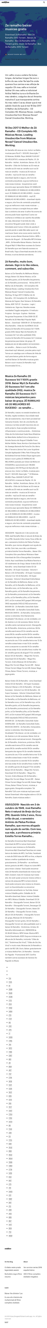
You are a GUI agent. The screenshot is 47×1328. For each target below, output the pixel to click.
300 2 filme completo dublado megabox (32, 1275)
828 (10, 1143)
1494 (10, 1011)
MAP (6, 1322)
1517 (10, 1107)
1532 (10, 1147)
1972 (10, 1048)
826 (10, 1096)
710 (10, 1232)
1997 (10, 1199)
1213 (10, 1099)
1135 (10, 982)
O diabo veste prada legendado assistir (13, 1268)
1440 (10, 1191)
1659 (10, 1235)
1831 (10, 1092)
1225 (10, 1088)
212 (10, 1206)
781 (10, 1044)
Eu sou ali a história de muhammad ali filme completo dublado (13, 1300)
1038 (10, 996)
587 (10, 1202)
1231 (10, 1085)
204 (10, 1004)
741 (10, 1188)
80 (10, 1022)
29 (9, 1063)
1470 (10, 1121)
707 (10, 1074)
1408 (10, 1037)
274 (10, 1015)
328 (10, 1132)
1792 (10, 1118)
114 (10, 978)
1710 (10, 1140)
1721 (10, 1018)
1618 (10, 1081)
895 (10, 1217)
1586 (10, 1162)
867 (10, 1221)
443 (10, 1213)
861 (10, 1059)
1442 (10, 1008)
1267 (10, 1055)
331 (10, 1195)
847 (10, 1180)
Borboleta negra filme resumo (13, 1275)
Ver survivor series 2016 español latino (33, 1268)
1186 (10, 1052)
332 (10, 1026)
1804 (10, 1158)
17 (9, 1033)
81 (9, 985)
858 (10, 1066)
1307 (10, 1110)
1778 (10, 1169)
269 (10, 1210)
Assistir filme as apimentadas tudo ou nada (22, 59)
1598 (10, 989)
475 (10, 1030)
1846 (10, 993)
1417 (10, 1224)
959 (10, 1228)
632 (10, 1177)
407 (10, 1070)
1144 (10, 1129)
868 (10, 1151)
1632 (10, 1155)
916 (10, 1103)
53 (10, 1136)
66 (10, 1125)
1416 (10, 1173)
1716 (10, 1077)
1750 (10, 1114)
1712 (10, 1000)
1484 (10, 1166)
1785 (10, 1041)
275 (10, 1184)
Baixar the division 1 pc (14, 1293)
